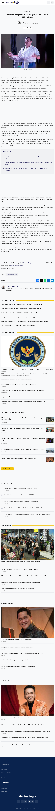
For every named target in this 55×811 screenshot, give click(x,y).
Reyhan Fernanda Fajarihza (29, 22)
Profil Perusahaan (6, 772)
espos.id (3, 785)
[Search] (48, 2)
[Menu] (2, 2)
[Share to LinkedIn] (48, 280)
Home (25, 11)
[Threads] (32, 801)
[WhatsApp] (36, 801)
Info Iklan (4, 777)
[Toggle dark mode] (52, 2)
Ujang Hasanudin (12, 286)
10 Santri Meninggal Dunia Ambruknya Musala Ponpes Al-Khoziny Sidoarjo (26, 169)
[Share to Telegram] (52, 280)
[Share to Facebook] (37, 280)
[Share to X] (41, 280)
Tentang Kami (5, 764)
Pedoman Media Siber (7, 767)
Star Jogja (4, 791)
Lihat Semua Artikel (7, 468)
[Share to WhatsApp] (45, 280)
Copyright (4, 769)
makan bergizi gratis (12, 274)
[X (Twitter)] (22, 801)
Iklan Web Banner (6, 775)
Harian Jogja (27, 263)
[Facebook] (18, 801)
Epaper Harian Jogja (16, 265)
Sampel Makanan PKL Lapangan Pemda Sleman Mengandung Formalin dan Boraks (28, 163)
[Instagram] (25, 801)
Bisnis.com (4, 788)
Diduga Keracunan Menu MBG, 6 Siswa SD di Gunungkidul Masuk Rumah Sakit (28, 157)
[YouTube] (29, 801)
